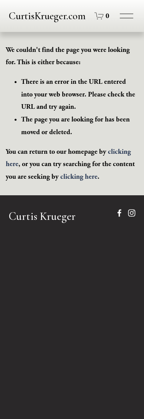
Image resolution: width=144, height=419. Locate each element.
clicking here (79, 177)
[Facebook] (119, 213)
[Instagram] (132, 213)
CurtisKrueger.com (47, 16)
